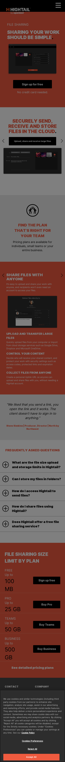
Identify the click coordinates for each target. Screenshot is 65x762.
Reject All (32, 749)
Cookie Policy (28, 732)
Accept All (31, 757)
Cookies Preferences (32, 741)
